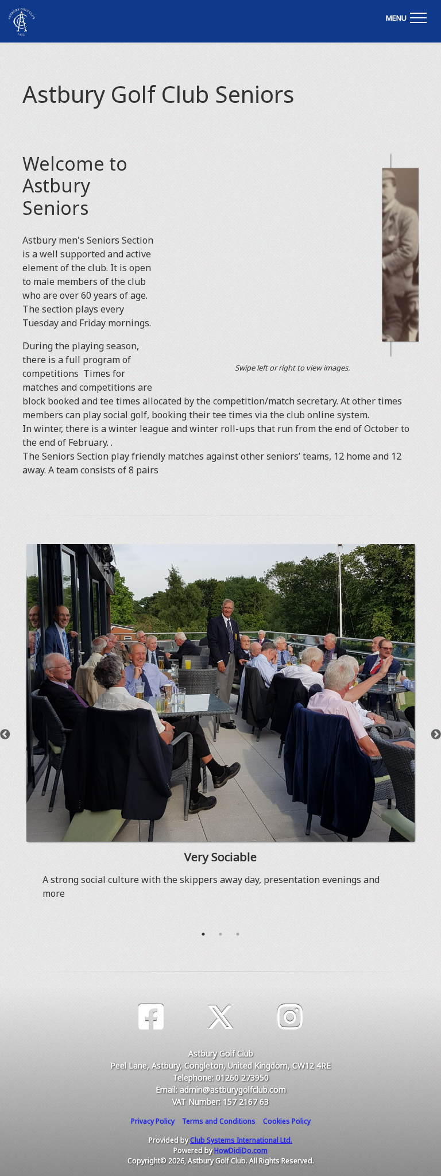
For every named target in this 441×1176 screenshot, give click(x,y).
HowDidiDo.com (241, 1150)
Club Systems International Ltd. (241, 1140)
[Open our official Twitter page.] (220, 1017)
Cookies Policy (287, 1121)
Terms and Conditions (219, 1121)
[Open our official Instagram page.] (290, 1017)
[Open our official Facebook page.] (151, 1017)
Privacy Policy (153, 1121)
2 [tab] (220, 934)
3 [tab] (237, 934)
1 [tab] (203, 934)
